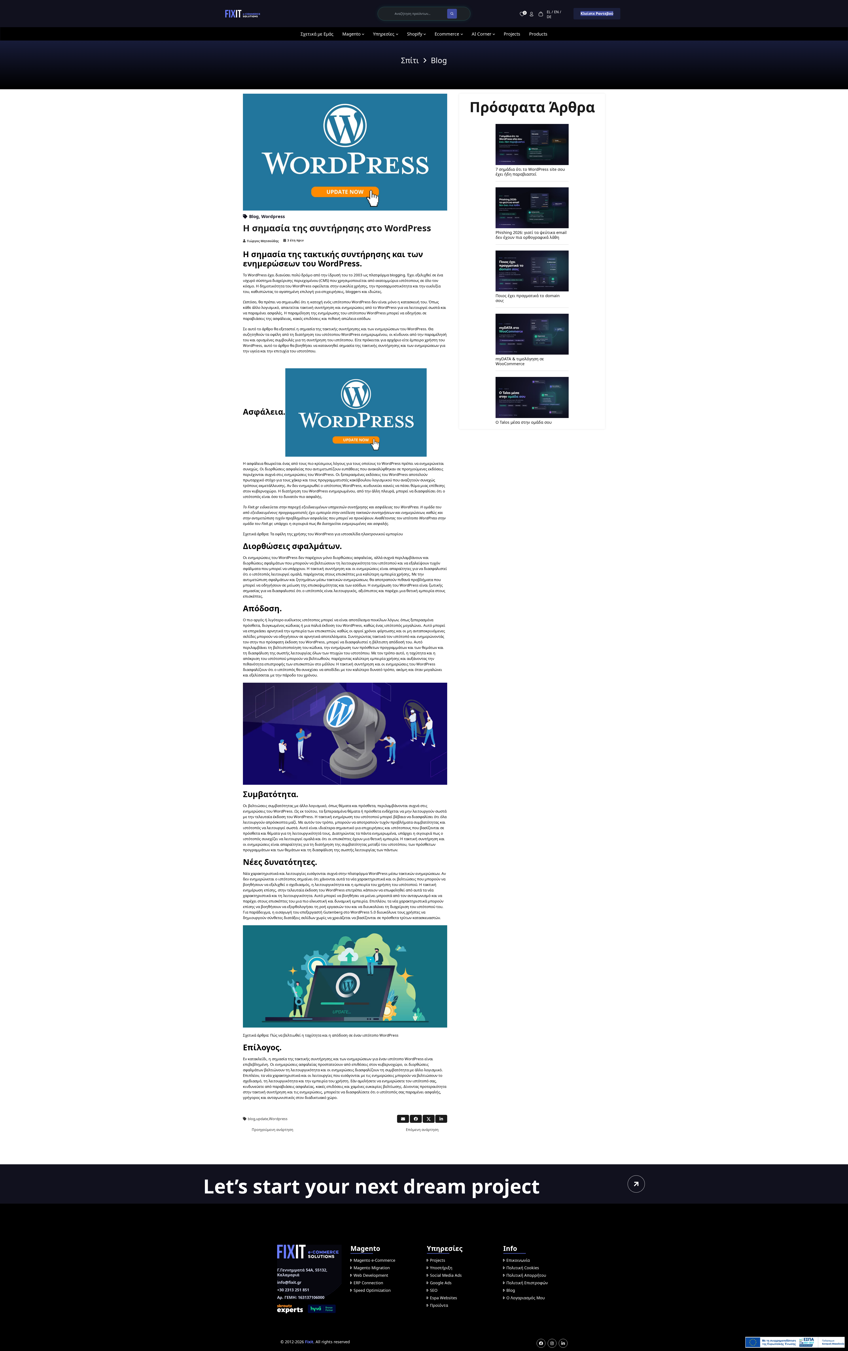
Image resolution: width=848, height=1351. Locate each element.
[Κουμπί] (636, 1184)
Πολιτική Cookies (522, 1267)
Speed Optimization (372, 1290)
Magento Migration (372, 1267)
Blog (254, 216)
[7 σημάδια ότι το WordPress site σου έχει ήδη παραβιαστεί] (532, 126)
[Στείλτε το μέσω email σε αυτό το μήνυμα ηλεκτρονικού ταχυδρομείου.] (403, 1119)
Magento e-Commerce (374, 1260)
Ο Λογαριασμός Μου (525, 1297)
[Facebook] (541, 1343)
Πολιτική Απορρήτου (526, 1275)
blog (251, 1119)
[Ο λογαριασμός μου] (531, 14)
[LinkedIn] (563, 1343)
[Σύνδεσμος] (242, 14)
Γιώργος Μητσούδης (263, 241)
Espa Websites (443, 1297)
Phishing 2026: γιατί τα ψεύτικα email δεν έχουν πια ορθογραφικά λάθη (531, 235)
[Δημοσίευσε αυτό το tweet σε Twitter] (429, 1119)
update (262, 1119)
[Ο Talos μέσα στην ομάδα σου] (532, 379)
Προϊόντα (439, 1305)
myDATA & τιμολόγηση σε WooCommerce (520, 361)
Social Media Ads (446, 1275)
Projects (437, 1260)
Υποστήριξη (441, 1267)
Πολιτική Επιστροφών (527, 1282)
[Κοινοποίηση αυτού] (416, 1119)
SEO (433, 1290)
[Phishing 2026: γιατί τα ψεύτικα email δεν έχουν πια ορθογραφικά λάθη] (532, 190)
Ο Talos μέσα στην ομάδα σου (524, 422)
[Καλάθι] (541, 14)
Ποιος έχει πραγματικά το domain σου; (528, 298)
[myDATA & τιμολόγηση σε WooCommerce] (532, 316)
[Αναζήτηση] (452, 14)
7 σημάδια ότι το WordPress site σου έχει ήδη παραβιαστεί (530, 172)
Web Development (371, 1275)
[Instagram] (552, 1343)
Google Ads (441, 1282)
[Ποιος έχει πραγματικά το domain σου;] (532, 253)
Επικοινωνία (518, 1260)
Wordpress (273, 216)
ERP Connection (368, 1282)
